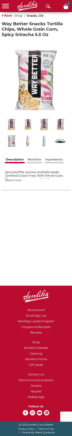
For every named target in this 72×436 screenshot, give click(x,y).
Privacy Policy (26, 428)
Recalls (36, 391)
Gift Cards (36, 364)
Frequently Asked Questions (38, 432)
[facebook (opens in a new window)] (25, 413)
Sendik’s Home (36, 359)
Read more (13, 180)
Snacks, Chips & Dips (42, 15)
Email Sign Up (36, 315)
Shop (18, 15)
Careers (36, 385)
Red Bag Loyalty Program (36, 321)
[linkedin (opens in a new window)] (46, 413)
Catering (36, 353)
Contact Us (36, 374)
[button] (11, 124)
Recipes (36, 332)
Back (8, 15)
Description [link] (15, 159)
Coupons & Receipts (36, 327)
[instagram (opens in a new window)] (32, 413)
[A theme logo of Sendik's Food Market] (27, 6)
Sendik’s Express (36, 347)
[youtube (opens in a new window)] (39, 413)
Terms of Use (46, 428)
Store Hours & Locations (36, 380)
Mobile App (36, 397)
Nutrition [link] (34, 159)
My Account (36, 310)
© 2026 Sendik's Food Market (36, 424)
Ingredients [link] (54, 159)
